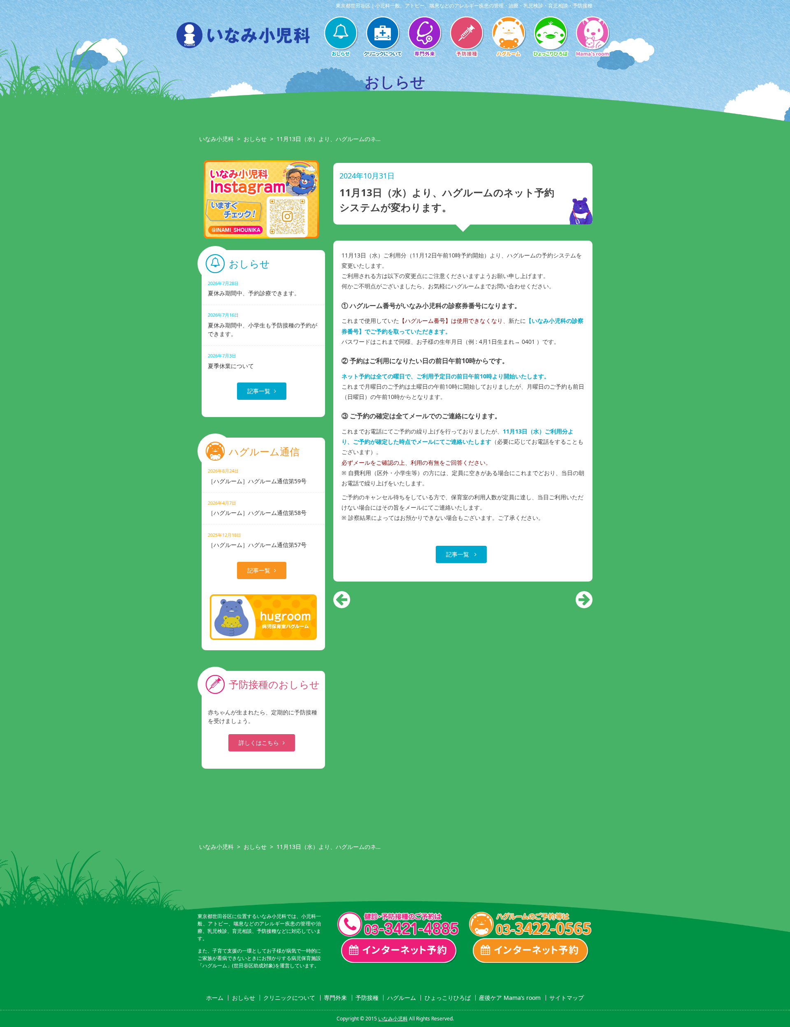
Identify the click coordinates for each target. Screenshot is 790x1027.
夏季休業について (231, 360)
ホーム (214, 998)
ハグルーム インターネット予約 (531, 951)
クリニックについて (383, 37)
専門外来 (425, 37)
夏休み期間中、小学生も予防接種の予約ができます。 (262, 324)
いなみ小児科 (216, 139)
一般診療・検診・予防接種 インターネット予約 (399, 951)
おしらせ (341, 37)
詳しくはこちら (259, 742)
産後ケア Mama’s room (592, 37)
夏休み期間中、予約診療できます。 (254, 288)
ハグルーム (509, 37)
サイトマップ (566, 998)
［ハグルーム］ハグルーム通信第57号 (257, 540)
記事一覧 (458, 554)
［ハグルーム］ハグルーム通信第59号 (257, 476)
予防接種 (467, 37)
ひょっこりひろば (551, 37)
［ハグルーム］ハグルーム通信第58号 (257, 508)
